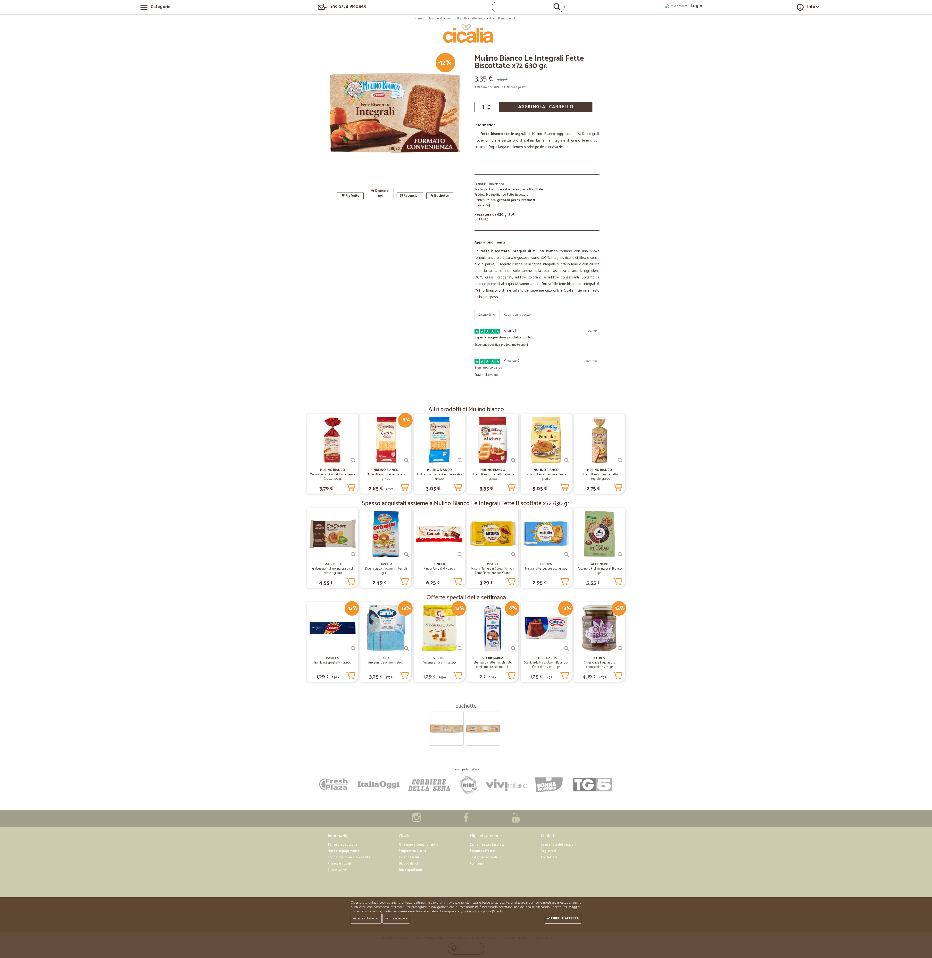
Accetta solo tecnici (366, 918)
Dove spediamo (410, 870)
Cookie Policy (471, 911)
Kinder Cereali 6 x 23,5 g (439, 568)
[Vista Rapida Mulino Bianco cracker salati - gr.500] (406, 460)
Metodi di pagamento (343, 851)
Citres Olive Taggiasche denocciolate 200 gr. (599, 665)
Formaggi (476, 863)
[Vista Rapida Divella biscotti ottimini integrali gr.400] (406, 554)
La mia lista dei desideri (558, 844)
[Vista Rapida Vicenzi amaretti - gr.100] (460, 648)
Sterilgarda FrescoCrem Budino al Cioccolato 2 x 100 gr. (546, 665)
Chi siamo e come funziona (418, 844)
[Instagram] (416, 820)
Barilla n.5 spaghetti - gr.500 (332, 662)
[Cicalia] (466, 33)
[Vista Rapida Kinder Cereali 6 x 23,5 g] (460, 554)
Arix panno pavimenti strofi (386, 662)
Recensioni (411, 195)
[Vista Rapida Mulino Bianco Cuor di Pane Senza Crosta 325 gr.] (353, 460)
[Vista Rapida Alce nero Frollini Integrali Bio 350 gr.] (620, 554)
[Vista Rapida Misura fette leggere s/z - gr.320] (566, 554)
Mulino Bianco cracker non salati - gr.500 (439, 476)
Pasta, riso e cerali (483, 857)
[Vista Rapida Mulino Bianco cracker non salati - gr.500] (460, 460)
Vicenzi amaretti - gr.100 (439, 662)
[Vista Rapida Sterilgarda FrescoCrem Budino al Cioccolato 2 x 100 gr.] (566, 648)
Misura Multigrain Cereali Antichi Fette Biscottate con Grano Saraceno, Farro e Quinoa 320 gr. (492, 573)
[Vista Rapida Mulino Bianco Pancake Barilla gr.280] (566, 460)
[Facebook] (466, 820)
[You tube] (515, 820)
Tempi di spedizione (342, 844)
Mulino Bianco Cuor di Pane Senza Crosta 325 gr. (332, 476)
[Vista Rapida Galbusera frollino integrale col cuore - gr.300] (353, 554)
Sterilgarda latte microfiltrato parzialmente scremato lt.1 (493, 665)
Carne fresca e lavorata (487, 844)
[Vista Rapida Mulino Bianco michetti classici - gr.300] (513, 460)
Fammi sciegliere (396, 918)
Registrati (548, 851)
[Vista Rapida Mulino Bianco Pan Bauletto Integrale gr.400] (620, 460)
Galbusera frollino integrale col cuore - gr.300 (332, 571)
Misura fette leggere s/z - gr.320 (546, 568)
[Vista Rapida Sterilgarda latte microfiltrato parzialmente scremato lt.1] (513, 648)
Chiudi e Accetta (564, 918)
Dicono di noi (381, 193)
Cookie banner (337, 870)
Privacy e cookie (340, 863)
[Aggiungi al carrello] (351, 486)
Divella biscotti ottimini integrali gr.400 (386, 571)
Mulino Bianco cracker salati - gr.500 (386, 476)
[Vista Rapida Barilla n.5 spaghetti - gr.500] (353, 648)
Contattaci (549, 857)
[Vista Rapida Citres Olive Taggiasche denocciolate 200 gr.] (620, 648)
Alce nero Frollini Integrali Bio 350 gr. (600, 571)
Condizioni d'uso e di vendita (349, 857)
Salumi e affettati (483, 851)
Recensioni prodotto (517, 314)
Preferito (352, 195)
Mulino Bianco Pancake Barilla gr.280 (546, 476)
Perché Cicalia (409, 857)
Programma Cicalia (412, 851)
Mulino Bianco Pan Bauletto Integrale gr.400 (600, 476)
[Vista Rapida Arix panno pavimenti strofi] (406, 648)
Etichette (441, 195)
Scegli (497, 911)
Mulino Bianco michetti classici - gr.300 (493, 476)
